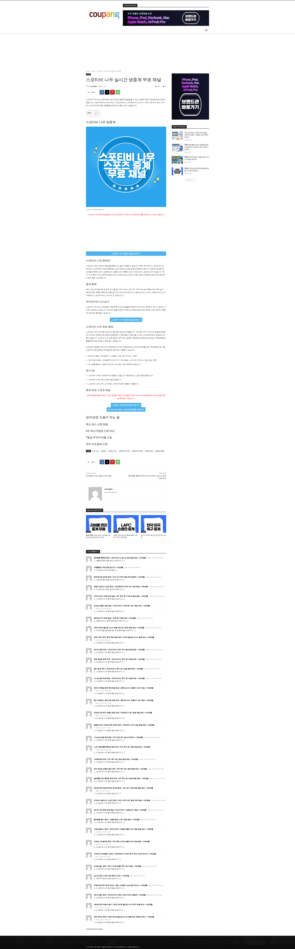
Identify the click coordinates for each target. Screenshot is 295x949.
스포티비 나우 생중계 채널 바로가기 (126, 253)
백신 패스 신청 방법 (97, 424)
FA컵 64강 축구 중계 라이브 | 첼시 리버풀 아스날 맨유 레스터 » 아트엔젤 (120, 885)
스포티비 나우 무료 (137, 451)
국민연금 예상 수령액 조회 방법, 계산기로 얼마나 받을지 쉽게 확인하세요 (196, 135)
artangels (94, 86)
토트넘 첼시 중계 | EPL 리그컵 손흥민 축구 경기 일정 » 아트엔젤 (117, 866)
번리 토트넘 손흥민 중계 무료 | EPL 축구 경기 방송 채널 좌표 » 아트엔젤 (120, 769)
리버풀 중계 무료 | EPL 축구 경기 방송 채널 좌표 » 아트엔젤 (116, 759)
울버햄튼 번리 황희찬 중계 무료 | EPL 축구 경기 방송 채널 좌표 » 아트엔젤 (121, 778)
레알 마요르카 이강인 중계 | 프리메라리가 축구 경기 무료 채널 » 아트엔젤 (121, 586)
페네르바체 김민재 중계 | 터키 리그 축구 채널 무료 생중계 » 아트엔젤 (119, 577)
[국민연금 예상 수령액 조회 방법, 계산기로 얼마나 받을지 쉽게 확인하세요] (177, 135)
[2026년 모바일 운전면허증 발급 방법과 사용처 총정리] (177, 171)
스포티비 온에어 (159, 451)
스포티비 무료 (149, 451)
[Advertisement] (147, 50)
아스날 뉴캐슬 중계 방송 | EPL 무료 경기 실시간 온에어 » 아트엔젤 (118, 737)
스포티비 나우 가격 (124, 451)
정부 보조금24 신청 (97, 444)
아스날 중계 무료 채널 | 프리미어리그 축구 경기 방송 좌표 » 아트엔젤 (119, 678)
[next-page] (91, 542)
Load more (189, 180)
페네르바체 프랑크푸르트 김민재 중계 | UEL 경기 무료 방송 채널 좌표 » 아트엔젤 (123, 788)
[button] (206, 30)
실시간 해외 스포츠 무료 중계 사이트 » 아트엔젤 (111, 876)
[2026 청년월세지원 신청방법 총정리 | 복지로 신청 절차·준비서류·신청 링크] (177, 148)
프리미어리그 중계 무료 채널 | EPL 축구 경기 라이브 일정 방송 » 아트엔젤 (121, 596)
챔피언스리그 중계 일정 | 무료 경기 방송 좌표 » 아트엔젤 (115, 618)
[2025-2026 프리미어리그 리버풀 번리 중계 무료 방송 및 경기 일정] (98, 524)
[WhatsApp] (117, 92)
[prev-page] (87, 542)
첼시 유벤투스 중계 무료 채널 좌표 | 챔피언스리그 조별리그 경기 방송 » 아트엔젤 (123, 700)
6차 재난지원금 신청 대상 (100, 430)
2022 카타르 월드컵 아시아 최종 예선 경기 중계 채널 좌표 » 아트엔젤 (119, 627)
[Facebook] (102, 92)
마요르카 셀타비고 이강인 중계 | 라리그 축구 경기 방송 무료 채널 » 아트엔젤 (122, 800)
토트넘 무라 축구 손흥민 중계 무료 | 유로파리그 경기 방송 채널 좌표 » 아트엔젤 (123, 712)
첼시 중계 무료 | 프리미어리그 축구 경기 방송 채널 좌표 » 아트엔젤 (118, 669)
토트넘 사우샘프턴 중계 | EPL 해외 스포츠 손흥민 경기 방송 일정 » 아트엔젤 (122, 841)
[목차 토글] (95, 113)
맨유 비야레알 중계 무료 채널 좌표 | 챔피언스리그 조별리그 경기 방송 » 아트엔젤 (123, 688)
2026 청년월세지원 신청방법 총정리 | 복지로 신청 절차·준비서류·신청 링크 (196, 147)
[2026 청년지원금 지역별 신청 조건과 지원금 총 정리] (177, 160)
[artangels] (87, 86)
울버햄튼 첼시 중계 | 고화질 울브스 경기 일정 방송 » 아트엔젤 (116, 819)
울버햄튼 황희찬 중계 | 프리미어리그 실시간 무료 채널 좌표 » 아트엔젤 (120, 558)
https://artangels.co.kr (111, 492)
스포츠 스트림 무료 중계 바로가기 (126, 405)
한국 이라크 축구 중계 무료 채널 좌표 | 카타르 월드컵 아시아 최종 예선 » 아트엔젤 (124, 637)
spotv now (95, 451)
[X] (107, 92)
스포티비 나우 (112, 451)
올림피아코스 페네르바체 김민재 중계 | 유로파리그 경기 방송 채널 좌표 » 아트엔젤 (124, 725)
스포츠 (93, 71)
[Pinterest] (112, 92)
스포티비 (103, 451)
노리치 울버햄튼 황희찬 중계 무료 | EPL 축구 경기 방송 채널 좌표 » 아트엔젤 (122, 747)
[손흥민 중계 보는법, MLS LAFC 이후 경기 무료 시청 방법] (126, 524)
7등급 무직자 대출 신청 (99, 437)
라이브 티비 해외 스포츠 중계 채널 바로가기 (126, 409)
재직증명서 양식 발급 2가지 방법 (98, 476)
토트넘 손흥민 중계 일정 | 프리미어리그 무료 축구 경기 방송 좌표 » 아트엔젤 (122, 606)
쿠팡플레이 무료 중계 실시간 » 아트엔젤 (108, 567)
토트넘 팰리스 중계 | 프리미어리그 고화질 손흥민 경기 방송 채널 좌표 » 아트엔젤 (123, 829)
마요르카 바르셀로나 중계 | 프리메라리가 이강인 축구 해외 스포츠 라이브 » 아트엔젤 (125, 854)
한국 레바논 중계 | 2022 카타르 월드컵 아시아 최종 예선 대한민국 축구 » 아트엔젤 (124, 917)
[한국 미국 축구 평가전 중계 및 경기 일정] (153, 524)
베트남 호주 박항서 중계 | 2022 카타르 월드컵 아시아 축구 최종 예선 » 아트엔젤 (123, 904)
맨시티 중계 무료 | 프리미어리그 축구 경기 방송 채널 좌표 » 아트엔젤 (119, 649)
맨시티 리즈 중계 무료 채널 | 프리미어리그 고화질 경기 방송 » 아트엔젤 (120, 810)
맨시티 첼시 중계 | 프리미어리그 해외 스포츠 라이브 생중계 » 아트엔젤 (120, 895)
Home (88, 71)
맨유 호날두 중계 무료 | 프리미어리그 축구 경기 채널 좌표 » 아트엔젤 (119, 659)
